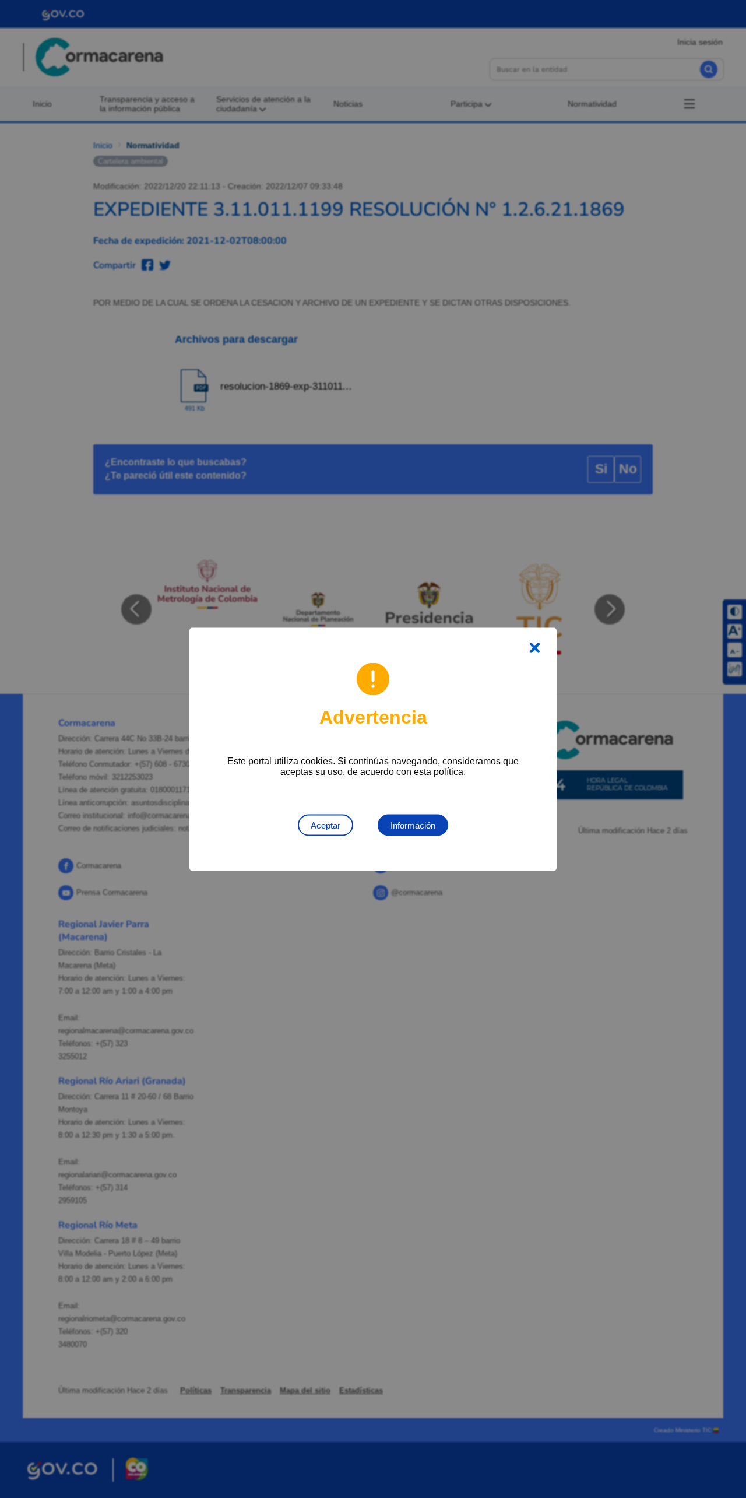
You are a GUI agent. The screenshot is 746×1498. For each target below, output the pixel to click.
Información (412, 825)
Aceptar (325, 825)
